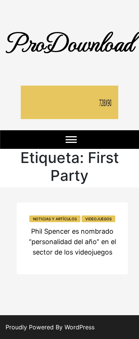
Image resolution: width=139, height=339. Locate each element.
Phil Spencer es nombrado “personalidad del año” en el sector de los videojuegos (72, 241)
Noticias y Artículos (55, 219)
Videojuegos (98, 219)
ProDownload (69, 42)
